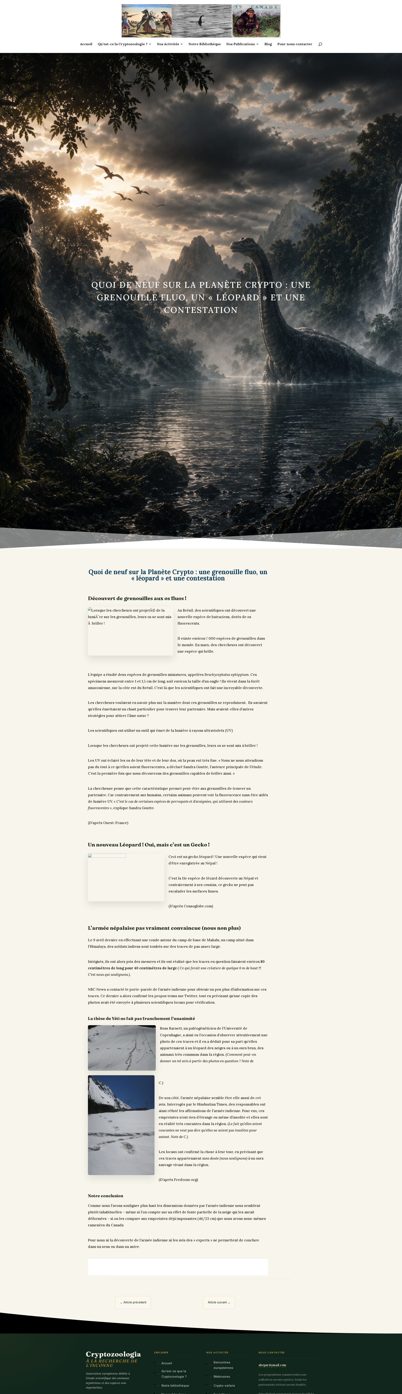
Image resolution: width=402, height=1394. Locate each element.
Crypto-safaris (224, 1385)
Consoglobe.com (197, 906)
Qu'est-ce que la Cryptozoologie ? (174, 1373)
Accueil (86, 44)
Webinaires (222, 1376)
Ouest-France (115, 822)
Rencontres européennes (223, 1365)
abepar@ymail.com (272, 1365)
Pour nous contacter (294, 44)
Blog (268, 44)
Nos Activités (168, 44)
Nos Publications (240, 44)
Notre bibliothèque (175, 1385)
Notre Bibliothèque (205, 44)
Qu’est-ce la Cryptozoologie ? (122, 44)
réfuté (173, 1111)
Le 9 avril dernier (103, 940)
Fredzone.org (185, 1179)
